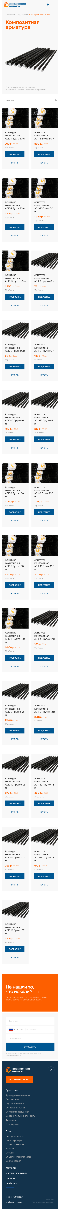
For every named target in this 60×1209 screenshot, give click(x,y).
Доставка (11, 1178)
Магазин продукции (16, 1172)
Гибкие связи (13, 1099)
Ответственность (15, 1144)
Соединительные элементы (20, 1115)
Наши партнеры (14, 1140)
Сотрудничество (14, 1136)
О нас (9, 1131)
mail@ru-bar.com (14, 1202)
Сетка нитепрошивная (17, 1111)
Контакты (11, 1167)
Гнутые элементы (15, 1103)
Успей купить (12, 1124)
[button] (54, 5)
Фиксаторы (11, 1120)
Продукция (11, 1090)
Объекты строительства (18, 1156)
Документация (13, 1160)
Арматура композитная (18, 1095)
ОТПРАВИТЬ (30, 1047)
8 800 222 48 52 (14, 1197)
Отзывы (10, 1152)
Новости (10, 1148)
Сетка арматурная (15, 1107)
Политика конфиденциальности (43, 1202)
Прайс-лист (12, 1183)
